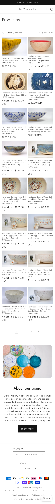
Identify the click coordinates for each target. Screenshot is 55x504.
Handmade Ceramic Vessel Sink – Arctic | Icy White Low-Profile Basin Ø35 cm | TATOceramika (40, 129)
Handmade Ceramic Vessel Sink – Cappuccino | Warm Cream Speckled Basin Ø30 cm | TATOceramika (40, 310)
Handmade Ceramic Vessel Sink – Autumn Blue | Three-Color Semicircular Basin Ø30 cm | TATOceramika (40, 163)
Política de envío (38, 495)
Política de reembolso (21, 491)
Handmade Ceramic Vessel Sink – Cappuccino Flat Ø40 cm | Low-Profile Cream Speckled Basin (40, 273)
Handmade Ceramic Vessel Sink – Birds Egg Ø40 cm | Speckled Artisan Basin (14, 272)
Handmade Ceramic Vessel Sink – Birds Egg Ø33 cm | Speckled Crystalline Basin (40, 235)
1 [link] (16, 331)
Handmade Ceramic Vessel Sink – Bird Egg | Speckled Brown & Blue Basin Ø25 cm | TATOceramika (14, 200)
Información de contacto (23, 499)
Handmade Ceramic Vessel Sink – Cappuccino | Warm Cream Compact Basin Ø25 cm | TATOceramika (14, 310)
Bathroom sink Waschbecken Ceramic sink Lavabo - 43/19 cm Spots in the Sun (14, 60)
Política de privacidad (41, 491)
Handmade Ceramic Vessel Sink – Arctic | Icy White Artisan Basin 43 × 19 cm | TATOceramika (14, 130)
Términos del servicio (21, 495)
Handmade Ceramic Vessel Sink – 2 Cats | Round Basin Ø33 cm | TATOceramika (14, 95)
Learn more (27, 428)
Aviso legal (39, 499)
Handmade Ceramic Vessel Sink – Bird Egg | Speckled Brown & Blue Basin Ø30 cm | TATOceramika (40, 200)
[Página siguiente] (38, 332)
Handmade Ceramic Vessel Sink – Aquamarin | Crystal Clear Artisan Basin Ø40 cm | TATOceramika (40, 96)
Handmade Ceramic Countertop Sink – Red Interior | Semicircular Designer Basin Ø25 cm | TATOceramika (40, 59)
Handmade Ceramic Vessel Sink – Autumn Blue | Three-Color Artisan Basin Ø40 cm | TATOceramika (14, 163)
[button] (3, 9)
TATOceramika (25, 487)
